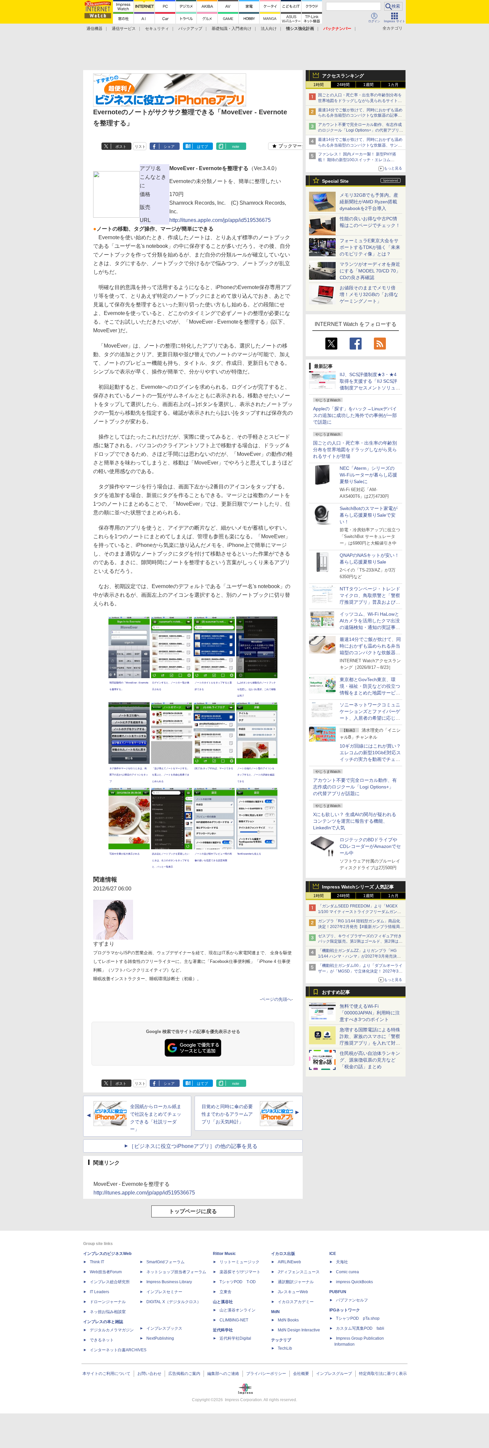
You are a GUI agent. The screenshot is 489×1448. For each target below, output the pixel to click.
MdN (275, 1311)
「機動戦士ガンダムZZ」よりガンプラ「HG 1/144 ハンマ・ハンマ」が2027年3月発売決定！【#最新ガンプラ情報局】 (357, 956)
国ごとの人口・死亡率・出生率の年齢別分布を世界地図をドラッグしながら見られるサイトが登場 (355, 449)
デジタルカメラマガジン (112, 1330)
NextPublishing (160, 1338)
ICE (332, 1253)
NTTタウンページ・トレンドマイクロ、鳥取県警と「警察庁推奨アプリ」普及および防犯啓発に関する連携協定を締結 (370, 602)
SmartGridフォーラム (165, 1262)
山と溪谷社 (223, 1301)
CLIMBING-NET (234, 1320)
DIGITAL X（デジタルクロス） (173, 1301)
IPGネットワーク (344, 1310)
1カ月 (393, 84)
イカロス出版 (283, 1253)
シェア (169, 147)
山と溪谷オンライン (237, 1310)
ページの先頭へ (276, 999)
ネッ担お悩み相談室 (108, 1311)
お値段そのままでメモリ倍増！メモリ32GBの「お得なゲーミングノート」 (369, 294)
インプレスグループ (334, 1373)
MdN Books (288, 1320)
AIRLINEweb (289, 1262)
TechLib (285, 1348)
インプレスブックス (164, 1328)
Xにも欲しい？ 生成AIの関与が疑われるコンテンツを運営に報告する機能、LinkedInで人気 (354, 821)
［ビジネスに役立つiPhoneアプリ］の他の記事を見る (193, 1146)
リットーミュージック (239, 1262)
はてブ (202, 147)
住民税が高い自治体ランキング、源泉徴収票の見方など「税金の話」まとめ (370, 1060)
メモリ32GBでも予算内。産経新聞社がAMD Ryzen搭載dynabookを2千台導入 (369, 201)
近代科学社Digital (235, 1338)
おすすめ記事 (336, 992)
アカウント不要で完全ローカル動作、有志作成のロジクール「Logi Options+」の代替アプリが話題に (355, 786)
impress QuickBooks (354, 1282)
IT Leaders (99, 1292)
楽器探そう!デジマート (240, 1272)
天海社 (342, 1262)
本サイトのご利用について (106, 1373)
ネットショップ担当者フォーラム (176, 1272)
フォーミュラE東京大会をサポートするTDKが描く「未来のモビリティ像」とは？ (370, 247)
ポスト (120, 147)
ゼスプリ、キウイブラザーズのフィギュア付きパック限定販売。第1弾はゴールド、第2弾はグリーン (360, 942)
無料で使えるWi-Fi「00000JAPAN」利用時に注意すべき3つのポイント (370, 1012)
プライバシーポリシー (266, 1373)
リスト (140, 147)
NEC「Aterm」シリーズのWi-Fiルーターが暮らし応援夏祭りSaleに (368, 474)
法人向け (269, 28)
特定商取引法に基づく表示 (383, 1373)
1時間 (318, 84)
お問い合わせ (149, 1373)
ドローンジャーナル (108, 1301)
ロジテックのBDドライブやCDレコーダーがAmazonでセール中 (370, 846)
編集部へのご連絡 (223, 1373)
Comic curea (347, 1272)
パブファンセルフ (352, 1300)
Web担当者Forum (106, 1272)
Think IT (97, 1262)
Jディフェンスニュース (299, 1272)
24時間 (343, 84)
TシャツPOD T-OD (238, 1282)
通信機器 (94, 28)
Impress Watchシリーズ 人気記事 (358, 886)
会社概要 (301, 1373)
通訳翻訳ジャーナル (296, 1282)
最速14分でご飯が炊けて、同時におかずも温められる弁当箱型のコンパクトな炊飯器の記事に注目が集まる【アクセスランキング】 (360, 116)
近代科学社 (223, 1330)
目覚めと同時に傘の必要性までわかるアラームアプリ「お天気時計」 (227, 1114)
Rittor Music (224, 1253)
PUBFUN (337, 1292)
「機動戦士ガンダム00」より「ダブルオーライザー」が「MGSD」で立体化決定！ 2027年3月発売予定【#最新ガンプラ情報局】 (360, 971)
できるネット (102, 1340)
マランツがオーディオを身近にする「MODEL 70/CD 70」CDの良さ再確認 (370, 270)
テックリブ (281, 1340)
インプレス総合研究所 (110, 1282)
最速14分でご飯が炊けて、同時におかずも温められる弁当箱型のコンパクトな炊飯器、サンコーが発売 (360, 145)
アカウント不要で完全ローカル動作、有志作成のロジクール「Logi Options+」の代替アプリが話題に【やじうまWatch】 (360, 130)
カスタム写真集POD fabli (360, 1328)
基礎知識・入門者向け (231, 28)
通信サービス (124, 28)
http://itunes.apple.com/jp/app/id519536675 (220, 220)
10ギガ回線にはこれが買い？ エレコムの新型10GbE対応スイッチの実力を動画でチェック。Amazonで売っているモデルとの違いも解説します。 (373, 759)
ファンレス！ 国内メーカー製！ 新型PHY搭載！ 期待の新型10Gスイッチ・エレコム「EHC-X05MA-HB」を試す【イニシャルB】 (358, 160)
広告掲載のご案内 (184, 1373)
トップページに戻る (193, 1211)
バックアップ (190, 28)
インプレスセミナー (164, 1292)
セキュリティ (157, 28)
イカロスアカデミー (296, 1301)
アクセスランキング (343, 75)
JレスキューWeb (293, 1292)
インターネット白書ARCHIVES (118, 1350)
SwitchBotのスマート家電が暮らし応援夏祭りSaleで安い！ (369, 515)
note (235, 147)
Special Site (335, 181)
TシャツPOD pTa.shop (358, 1318)
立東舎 (226, 1292)
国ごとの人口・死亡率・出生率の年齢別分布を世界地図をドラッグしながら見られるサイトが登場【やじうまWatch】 (360, 101)
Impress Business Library (169, 1282)
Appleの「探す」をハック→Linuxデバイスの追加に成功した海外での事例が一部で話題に (355, 415)
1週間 (368, 84)
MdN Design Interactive (299, 1330)
